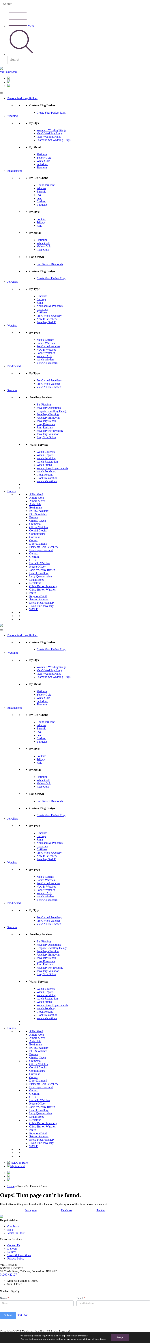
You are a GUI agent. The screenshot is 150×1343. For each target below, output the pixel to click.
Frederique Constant (41, 550)
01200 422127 (8, 1274)
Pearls (32, 592)
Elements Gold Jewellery (43, 546)
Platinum (42, 154)
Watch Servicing (46, 458)
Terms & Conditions (19, 1255)
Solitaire (41, 219)
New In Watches (46, 349)
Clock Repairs (45, 474)
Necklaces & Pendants (50, 305)
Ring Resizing (45, 427)
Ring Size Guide (46, 437)
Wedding (12, 115)
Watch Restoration (47, 461)
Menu (31, 26)
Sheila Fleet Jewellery (42, 602)
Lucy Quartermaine (40, 576)
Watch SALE (44, 356)
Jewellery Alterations (49, 407)
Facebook (66, 1210)
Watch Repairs (45, 455)
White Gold (43, 160)
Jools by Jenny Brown (42, 569)
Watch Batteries (46, 451)
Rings (40, 302)
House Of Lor (37, 566)
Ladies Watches (46, 343)
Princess (41, 188)
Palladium (42, 164)
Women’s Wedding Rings (51, 130)
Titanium (42, 167)
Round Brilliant (46, 185)
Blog (10, 1229)
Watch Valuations (47, 481)
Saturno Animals (38, 599)
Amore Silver (37, 500)
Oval (39, 194)
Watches (12, 325)
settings (101, 1339)
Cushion (41, 201)
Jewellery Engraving (48, 417)
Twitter (101, 1210)
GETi (32, 560)
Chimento (35, 523)
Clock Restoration (47, 478)
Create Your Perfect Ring (51, 112)
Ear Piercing (44, 404)
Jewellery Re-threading (50, 430)
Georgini (34, 556)
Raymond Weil (38, 596)
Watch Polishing (46, 471)
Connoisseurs (37, 533)
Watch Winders (45, 359)
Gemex (33, 553)
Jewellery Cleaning (48, 414)
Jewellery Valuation (48, 434)
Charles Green (37, 520)
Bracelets (42, 296)
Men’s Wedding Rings (49, 133)
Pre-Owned (14, 366)
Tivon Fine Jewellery (41, 606)
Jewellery (12, 281)
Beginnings (35, 507)
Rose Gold (43, 249)
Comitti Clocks (38, 530)
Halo (39, 225)
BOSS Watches (38, 514)
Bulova (33, 517)
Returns (11, 1251)
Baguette (42, 204)
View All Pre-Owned (49, 387)
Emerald (41, 191)
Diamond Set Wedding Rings (53, 139)
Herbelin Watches (39, 563)
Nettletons (35, 583)
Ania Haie (35, 504)
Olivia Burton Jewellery (43, 586)
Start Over (22, 1314)
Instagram (31, 1210)
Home (10, 1186)
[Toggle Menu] (1, 93)
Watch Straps (44, 464)
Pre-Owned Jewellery (49, 315)
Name (4, 1298)
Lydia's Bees (36, 579)
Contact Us (13, 1245)
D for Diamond (38, 543)
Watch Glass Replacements (52, 468)
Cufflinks (42, 312)
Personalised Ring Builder (22, 98)
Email (80, 1298)
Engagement (14, 170)
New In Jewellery (47, 319)
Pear (39, 198)
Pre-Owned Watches (48, 346)
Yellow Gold (44, 157)
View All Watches (47, 362)
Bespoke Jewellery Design (52, 411)
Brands (11, 491)
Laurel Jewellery (38, 573)
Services (12, 390)
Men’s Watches (45, 339)
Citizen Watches (38, 527)
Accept (119, 1337)
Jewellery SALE (46, 322)
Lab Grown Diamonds (50, 264)
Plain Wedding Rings (49, 136)
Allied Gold (36, 494)
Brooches (42, 309)
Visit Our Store (8, 71)
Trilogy (41, 222)
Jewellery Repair (46, 420)
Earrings (41, 299)
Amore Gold (36, 497)
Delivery (12, 1248)
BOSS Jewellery (38, 510)
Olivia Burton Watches (42, 589)
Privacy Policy (15, 1258)
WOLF (33, 609)
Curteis (33, 540)
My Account (17, 1166)
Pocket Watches (46, 352)
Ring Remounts (46, 424)
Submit (8, 1315)
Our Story (13, 1226)
